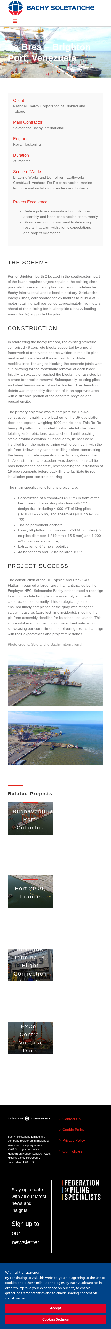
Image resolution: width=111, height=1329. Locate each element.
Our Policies (72, 1151)
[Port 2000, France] (30, 891)
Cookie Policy (73, 1130)
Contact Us (71, 1119)
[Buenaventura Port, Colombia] (30, 818)
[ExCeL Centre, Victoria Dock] (30, 1038)
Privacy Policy (73, 1140)
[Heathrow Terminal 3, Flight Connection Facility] (30, 965)
